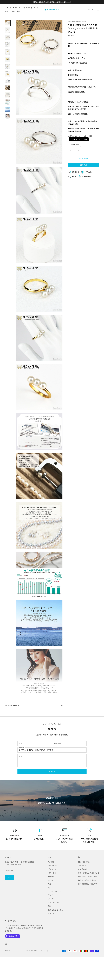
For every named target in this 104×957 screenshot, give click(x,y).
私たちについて (15, 8)
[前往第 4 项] (8, 45)
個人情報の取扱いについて (88, 884)
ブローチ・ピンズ (54, 891)
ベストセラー (53, 873)
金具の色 (80, 136)
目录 (6, 8)
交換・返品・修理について (88, 877)
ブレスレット (53, 899)
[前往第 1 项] (8, 23)
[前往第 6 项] (8, 59)
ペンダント (52, 880)
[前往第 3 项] (8, 37)
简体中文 (7, 951)
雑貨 (49, 906)
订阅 (9, 877)
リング (50, 895)
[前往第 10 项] (8, 87)
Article (12, 11)
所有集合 (51, 862)
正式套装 (51, 877)
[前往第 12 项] (8, 102)
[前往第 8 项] (8, 74)
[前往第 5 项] (8, 52)
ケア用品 (51, 913)
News (6, 11)
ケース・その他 (53, 902)
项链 (49, 884)
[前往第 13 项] (8, 109)
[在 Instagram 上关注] (6, 944)
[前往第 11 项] (8, 95)
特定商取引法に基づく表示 (88, 880)
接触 (18, 11)
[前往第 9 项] (8, 80)
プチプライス (53, 869)
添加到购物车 (84, 158)
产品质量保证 (83, 869)
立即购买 (83, 165)
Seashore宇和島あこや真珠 (77, 21)
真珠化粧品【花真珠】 (56, 910)
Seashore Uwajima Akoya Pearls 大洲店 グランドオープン (52, 2)
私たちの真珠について (30, 8)
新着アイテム (53, 866)
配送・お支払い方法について (88, 873)
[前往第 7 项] (8, 66)
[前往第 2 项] (8, 30)
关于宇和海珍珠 (83, 862)
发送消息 (52, 771)
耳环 (49, 888)
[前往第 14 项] (8, 116)
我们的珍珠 (82, 866)
